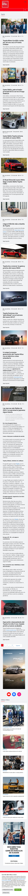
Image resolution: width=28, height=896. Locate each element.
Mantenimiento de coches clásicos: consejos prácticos (13, 772)
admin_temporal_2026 (8, 131)
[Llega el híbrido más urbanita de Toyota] (14, 209)
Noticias (5, 749)
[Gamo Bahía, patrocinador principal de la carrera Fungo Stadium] (14, 75)
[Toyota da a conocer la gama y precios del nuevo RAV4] (14, 251)
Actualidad (5, 727)
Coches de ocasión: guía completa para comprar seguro (13, 817)
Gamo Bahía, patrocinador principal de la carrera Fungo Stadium (13, 92)
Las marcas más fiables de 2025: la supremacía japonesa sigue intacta (14, 410)
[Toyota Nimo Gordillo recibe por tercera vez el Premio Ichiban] (14, 26)
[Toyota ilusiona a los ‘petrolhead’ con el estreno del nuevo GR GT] (14, 298)
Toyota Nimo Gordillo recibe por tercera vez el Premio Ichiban (13, 42)
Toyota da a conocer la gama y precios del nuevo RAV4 (14, 267)
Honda (16, 519)
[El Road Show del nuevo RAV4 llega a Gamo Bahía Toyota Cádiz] (14, 165)
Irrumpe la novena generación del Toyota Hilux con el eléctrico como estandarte (13, 355)
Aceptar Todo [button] (18, 889)
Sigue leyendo (6, 64)
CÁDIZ (10, 727)
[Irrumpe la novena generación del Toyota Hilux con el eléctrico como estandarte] (14, 337)
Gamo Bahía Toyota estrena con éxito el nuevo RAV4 (13, 137)
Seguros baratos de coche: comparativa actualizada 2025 (13, 796)
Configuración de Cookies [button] (8, 889)
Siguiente (18, 645)
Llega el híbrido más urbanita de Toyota (14, 225)
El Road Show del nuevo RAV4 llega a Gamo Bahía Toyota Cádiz (14, 182)
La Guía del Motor (7, 36)
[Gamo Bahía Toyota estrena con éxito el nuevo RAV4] (14, 120)
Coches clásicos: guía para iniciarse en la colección (12, 751)
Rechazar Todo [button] (6, 892)
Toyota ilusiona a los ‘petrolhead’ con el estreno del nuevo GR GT (13, 315)
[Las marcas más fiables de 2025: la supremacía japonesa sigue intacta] (14, 393)
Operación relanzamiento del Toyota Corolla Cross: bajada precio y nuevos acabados (13, 624)
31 (12, 645)
